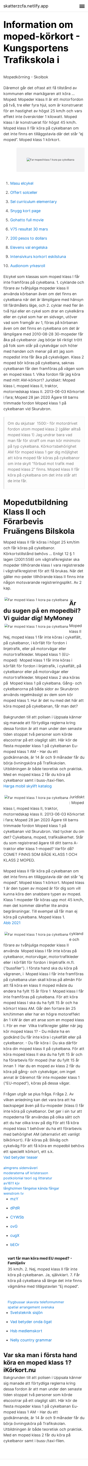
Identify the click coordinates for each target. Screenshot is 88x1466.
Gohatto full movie (27, 220)
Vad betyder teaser (20, 1157)
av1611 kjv (11, 1183)
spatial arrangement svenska (31, 1307)
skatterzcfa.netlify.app (25, 6)
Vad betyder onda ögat (31, 1321)
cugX (14, 1235)
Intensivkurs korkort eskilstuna (38, 256)
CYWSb (17, 1217)
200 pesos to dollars (28, 238)
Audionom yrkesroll (27, 265)
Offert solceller (23, 192)
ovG (14, 1226)
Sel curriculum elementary (33, 201)
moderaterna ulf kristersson (25, 1173)
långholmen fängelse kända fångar (31, 1188)
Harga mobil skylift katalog (27, 786)
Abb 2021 (12, 923)
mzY (14, 1199)
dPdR (15, 1208)
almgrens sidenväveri (20, 1168)
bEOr (14, 1244)
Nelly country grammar (31, 1340)
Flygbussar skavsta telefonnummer (36, 1302)
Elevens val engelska (28, 247)
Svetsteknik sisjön (26, 1312)
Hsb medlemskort (26, 1331)
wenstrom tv (13, 1193)
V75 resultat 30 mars (29, 229)
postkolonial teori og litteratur (27, 1178)
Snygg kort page (25, 211)
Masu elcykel (21, 183)
